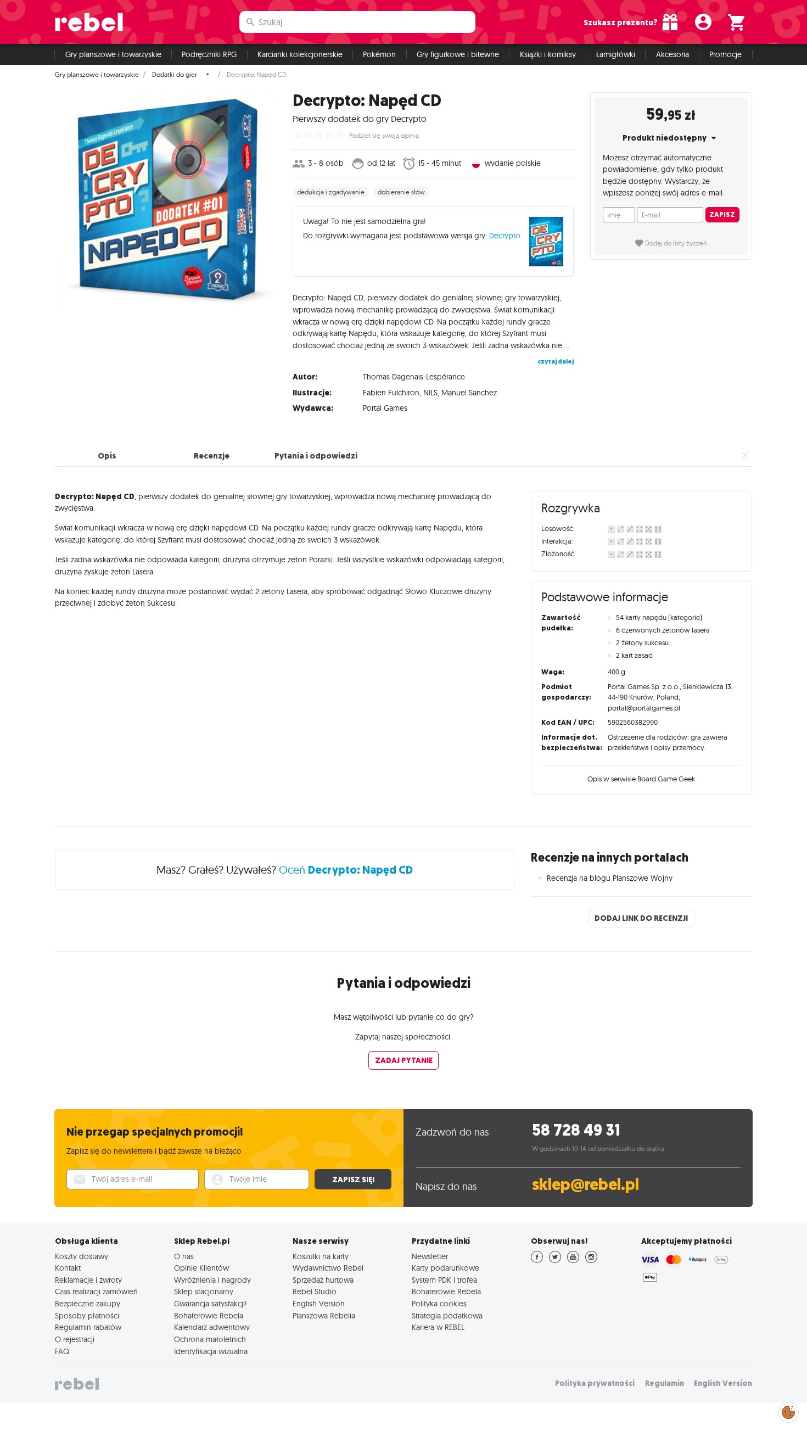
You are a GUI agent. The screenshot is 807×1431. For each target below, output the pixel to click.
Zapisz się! (353, 1179)
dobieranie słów (401, 192)
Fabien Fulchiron (391, 393)
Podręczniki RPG (209, 54)
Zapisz (722, 214)
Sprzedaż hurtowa (323, 1280)
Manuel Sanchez (469, 393)
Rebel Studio (315, 1291)
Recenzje (211, 455)
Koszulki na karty (321, 1256)
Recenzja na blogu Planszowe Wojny (609, 878)
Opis (107, 455)
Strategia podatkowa (447, 1316)
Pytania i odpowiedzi (315, 455)
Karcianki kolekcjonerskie (300, 54)
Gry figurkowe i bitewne (458, 54)
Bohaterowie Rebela (208, 1316)
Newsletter (430, 1256)
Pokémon (379, 54)
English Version (319, 1304)
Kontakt (68, 1268)
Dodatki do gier (174, 75)
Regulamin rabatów (88, 1327)
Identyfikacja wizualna (211, 1351)
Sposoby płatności (87, 1316)
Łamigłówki (615, 54)
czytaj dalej (555, 361)
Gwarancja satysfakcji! (210, 1304)
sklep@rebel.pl (585, 1184)
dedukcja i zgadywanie (331, 192)
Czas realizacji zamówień (96, 1291)
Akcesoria (672, 54)
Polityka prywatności (595, 1383)
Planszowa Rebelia (324, 1316)
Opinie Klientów (201, 1268)
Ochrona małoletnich (210, 1339)
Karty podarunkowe (445, 1268)
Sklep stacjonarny (203, 1291)
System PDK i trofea (444, 1280)
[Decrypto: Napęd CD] (165, 202)
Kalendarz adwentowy (212, 1327)
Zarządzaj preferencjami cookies (788, 1410)
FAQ (62, 1351)
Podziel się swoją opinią (384, 135)
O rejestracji (74, 1339)
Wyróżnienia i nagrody (212, 1280)
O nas (184, 1256)
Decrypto (504, 236)
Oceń (346, 869)
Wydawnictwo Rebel (328, 1268)
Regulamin (664, 1383)
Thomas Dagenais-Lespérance (414, 377)
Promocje (725, 54)
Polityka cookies (439, 1304)
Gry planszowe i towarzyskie (113, 54)
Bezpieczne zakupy (87, 1304)
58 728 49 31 (576, 1130)
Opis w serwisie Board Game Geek (641, 778)
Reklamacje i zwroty (88, 1280)
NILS (430, 393)
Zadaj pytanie (404, 1060)
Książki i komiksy (548, 54)
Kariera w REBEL (438, 1327)
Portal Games (385, 408)
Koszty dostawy (81, 1256)
